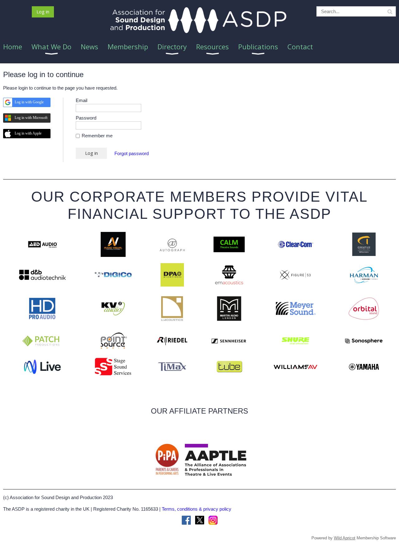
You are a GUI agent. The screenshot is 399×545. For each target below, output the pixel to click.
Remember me (97, 135)
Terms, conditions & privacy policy (196, 509)
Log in (42, 11)
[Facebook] (186, 520)
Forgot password (131, 153)
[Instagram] (213, 520)
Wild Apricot (344, 538)
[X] (199, 520)
